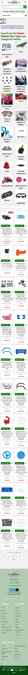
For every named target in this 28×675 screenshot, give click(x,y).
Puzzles (17, 635)
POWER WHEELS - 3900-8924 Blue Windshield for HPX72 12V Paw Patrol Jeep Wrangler (21, 366)
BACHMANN (4, 656)
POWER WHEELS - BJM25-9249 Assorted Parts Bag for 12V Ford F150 (21, 297)
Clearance (4, 613)
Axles (21, 52)
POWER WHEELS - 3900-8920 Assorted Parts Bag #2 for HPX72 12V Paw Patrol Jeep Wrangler (21, 435)
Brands (3, 610)
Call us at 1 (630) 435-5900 (14, 585)
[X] (17, 589)
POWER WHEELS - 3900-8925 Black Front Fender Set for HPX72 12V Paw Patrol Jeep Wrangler (7, 401)
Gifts (16, 624)
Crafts (17, 610)
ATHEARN (4, 649)
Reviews (3, 616)
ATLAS (16, 649)
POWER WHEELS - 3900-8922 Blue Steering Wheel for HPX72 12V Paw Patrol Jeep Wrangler (7, 470)
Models (17, 627)
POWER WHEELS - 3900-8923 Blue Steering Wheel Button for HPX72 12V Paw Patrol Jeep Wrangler (21, 470)
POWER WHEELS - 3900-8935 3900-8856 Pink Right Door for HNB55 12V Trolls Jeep (7, 331)
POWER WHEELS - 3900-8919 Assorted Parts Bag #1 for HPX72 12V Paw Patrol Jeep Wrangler (21, 537)
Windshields (21, 203)
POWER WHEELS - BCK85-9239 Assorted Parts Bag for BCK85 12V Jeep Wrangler (7, 298)
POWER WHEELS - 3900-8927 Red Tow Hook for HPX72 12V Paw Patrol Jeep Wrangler (7, 435)
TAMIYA (17, 651)
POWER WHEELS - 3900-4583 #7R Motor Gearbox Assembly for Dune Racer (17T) (7, 232)
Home (3, 607)
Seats (7, 171)
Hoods (21, 101)
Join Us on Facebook (6, 630)
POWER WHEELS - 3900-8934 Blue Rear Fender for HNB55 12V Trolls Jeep (7, 366)
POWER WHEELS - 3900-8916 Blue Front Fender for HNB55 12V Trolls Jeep (21, 504)
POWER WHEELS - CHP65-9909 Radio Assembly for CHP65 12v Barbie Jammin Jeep (21, 232)
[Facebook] (10, 589)
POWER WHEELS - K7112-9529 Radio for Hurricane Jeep (7, 265)
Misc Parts (21, 137)
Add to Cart (5, 226)
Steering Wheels (7, 186)
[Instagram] (14, 589)
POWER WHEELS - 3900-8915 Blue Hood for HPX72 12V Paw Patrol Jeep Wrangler (7, 504)
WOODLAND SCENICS (20, 646)
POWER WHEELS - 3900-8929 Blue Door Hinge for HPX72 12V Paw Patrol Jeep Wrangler (21, 332)
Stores (3, 624)
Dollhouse (18, 616)
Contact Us (4, 621)
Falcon (3, 659)
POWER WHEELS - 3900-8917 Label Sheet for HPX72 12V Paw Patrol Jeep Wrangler (7, 537)
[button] (25, 15)
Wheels (7, 200)
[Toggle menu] (2, 2)
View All (17, 657)
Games (17, 619)
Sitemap (3, 633)
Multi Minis (17, 654)
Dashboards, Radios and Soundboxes (21, 89)
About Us (3, 619)
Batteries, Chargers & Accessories (7, 71)
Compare (12, 226)
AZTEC (3, 646)
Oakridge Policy (5, 627)
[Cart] (25, 2)
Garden (17, 621)
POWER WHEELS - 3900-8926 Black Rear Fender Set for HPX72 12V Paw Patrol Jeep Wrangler (21, 401)
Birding (17, 607)
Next (14, 559)
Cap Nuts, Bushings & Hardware (7, 88)
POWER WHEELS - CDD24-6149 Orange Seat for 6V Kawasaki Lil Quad (21, 266)
